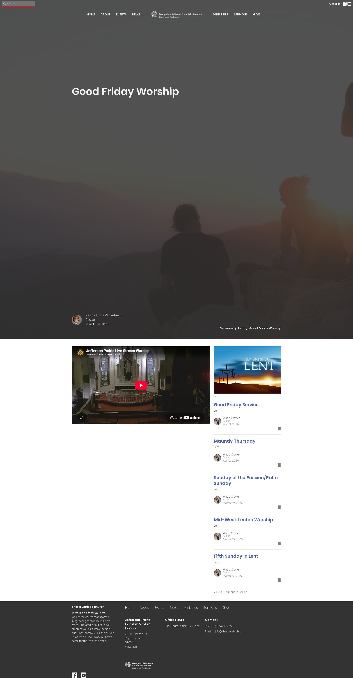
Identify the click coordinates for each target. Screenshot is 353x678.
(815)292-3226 (224, 626)
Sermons (241, 14)
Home (91, 14)
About (105, 14)
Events (121, 14)
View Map (131, 646)
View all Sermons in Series (230, 592)
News (136, 14)
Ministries (220, 14)
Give (256, 14)
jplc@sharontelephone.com (228, 631)
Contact (334, 4)
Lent (241, 328)
